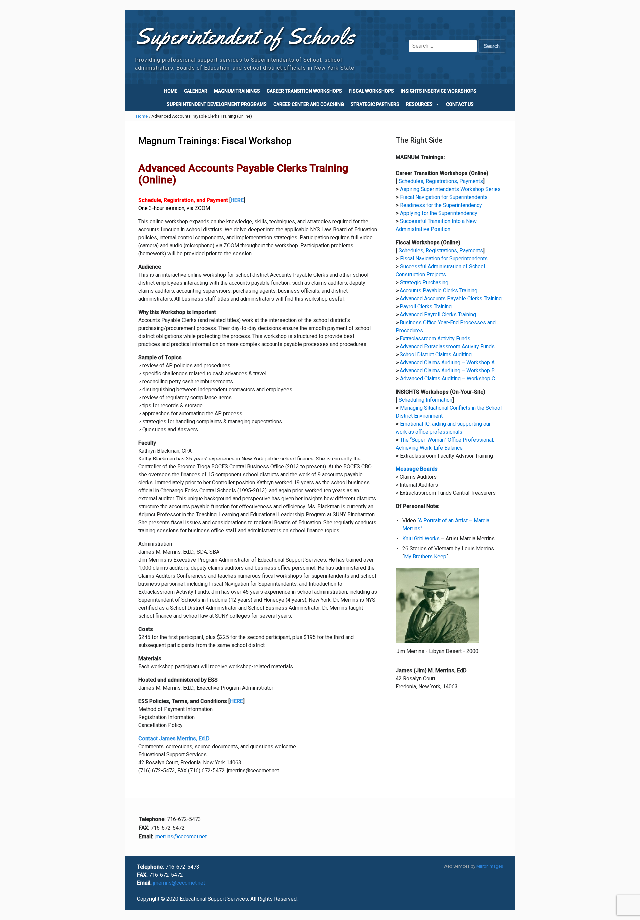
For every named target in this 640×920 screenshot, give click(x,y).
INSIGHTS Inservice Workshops (438, 91)
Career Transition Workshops (304, 91)
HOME (170, 91)
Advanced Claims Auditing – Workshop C (447, 378)
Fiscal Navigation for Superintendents (444, 197)
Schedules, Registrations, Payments (441, 181)
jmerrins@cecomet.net (181, 836)
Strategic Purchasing (424, 282)
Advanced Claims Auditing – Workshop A (447, 362)
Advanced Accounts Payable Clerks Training (451, 298)
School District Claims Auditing (436, 354)
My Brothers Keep (425, 556)
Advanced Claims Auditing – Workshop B (447, 370)
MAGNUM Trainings (237, 91)
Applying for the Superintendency (438, 213)
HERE (236, 701)
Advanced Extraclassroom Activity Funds (447, 346)
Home (142, 116)
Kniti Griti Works (421, 538)
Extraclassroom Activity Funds (435, 338)
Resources (419, 104)
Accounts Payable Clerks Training (438, 290)
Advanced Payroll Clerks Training (438, 314)
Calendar (195, 91)
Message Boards (417, 469)
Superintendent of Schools (245, 36)
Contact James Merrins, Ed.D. (174, 738)
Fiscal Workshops (371, 91)
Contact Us (460, 104)
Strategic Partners (375, 104)
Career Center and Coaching (308, 104)
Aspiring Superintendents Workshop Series (450, 189)
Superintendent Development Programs (217, 104)
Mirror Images (489, 866)
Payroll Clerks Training (426, 306)
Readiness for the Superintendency (441, 205)
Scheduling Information (425, 400)
